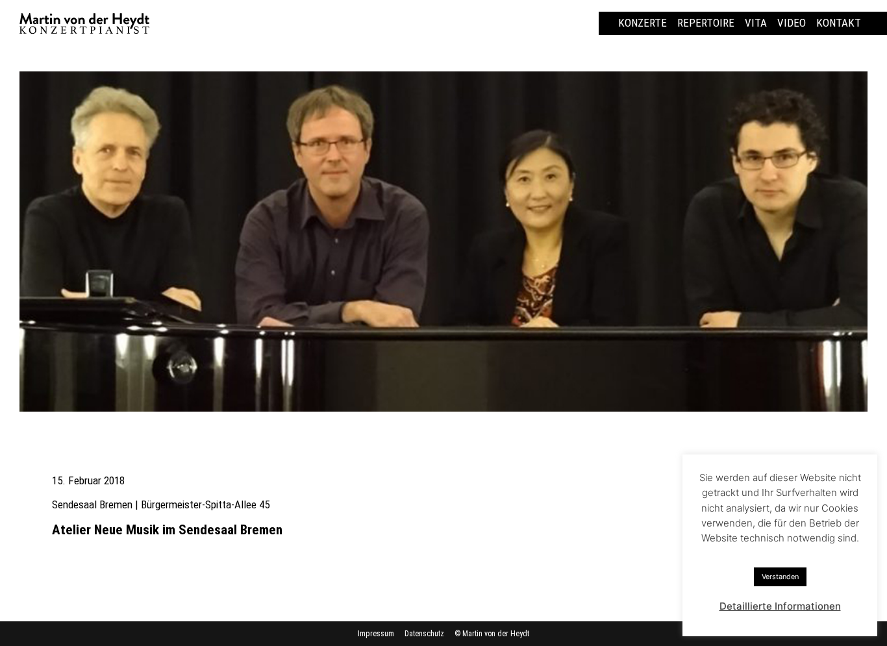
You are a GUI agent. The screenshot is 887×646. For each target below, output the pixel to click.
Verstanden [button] (780, 576)
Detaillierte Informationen (780, 606)
